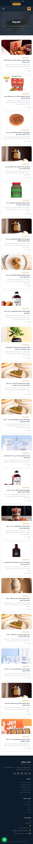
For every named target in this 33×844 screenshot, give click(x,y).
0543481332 (28, 823)
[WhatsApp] (14, 773)
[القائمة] (3, 9)
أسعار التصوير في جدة (26, 790)
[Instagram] (29, 773)
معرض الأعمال (27, 804)
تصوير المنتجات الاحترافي (25, 782)
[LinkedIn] (18, 773)
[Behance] (22, 773)
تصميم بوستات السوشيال (25, 792)
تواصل (29, 812)
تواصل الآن (15, 4)
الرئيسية (29, 801)
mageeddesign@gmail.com (24, 828)
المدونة (29, 809)
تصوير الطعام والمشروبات (25, 785)
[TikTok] (25, 773)
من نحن (29, 807)
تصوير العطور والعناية (26, 787)
